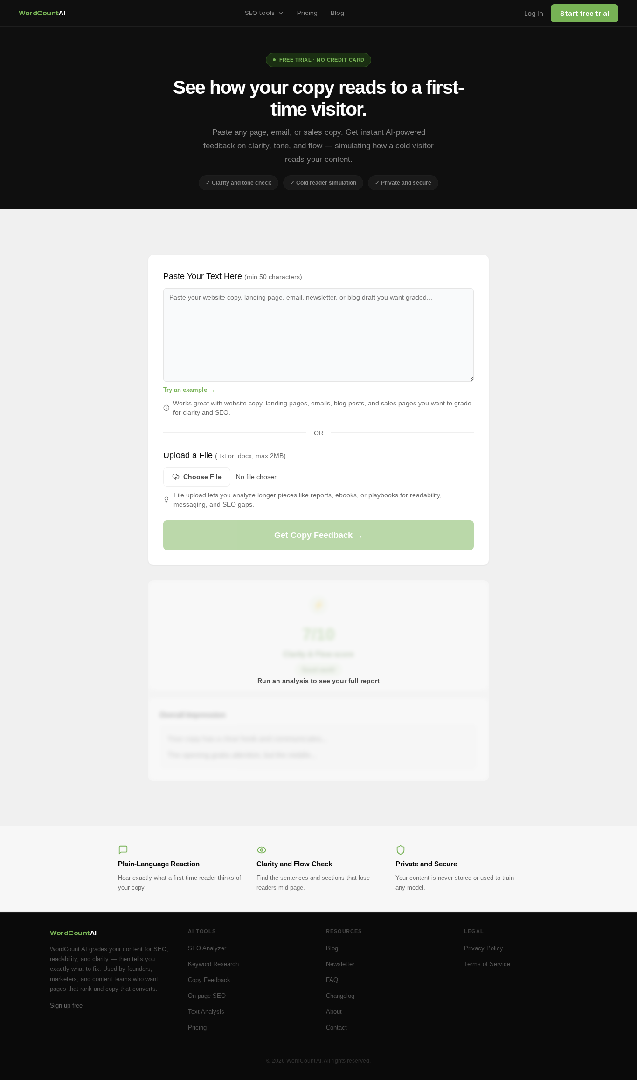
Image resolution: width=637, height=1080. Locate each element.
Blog (332, 948)
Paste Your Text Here (232, 276)
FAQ (332, 979)
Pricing (197, 1027)
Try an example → (189, 389)
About (334, 1011)
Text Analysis (206, 1011)
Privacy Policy (483, 948)
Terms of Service (487, 964)
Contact (336, 1027)
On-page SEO (207, 995)
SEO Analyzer (207, 948)
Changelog (340, 995)
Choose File (202, 477)
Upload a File (224, 455)
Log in (533, 13)
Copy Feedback (209, 979)
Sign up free (66, 1005)
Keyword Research (213, 964)
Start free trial (584, 13)
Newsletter (340, 964)
